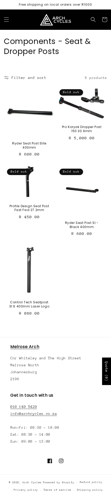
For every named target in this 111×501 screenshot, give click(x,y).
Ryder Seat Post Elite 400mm (29, 145)
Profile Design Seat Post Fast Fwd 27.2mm (29, 208)
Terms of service (57, 489)
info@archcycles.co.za (33, 414)
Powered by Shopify (58, 482)
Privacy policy (26, 489)
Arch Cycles (32, 482)
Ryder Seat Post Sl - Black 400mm (82, 225)
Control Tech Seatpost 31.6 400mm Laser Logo (29, 304)
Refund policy (91, 482)
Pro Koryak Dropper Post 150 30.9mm (82, 129)
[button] (6, 19)
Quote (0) (106, 371)
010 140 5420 (23, 407)
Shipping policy (90, 489)
